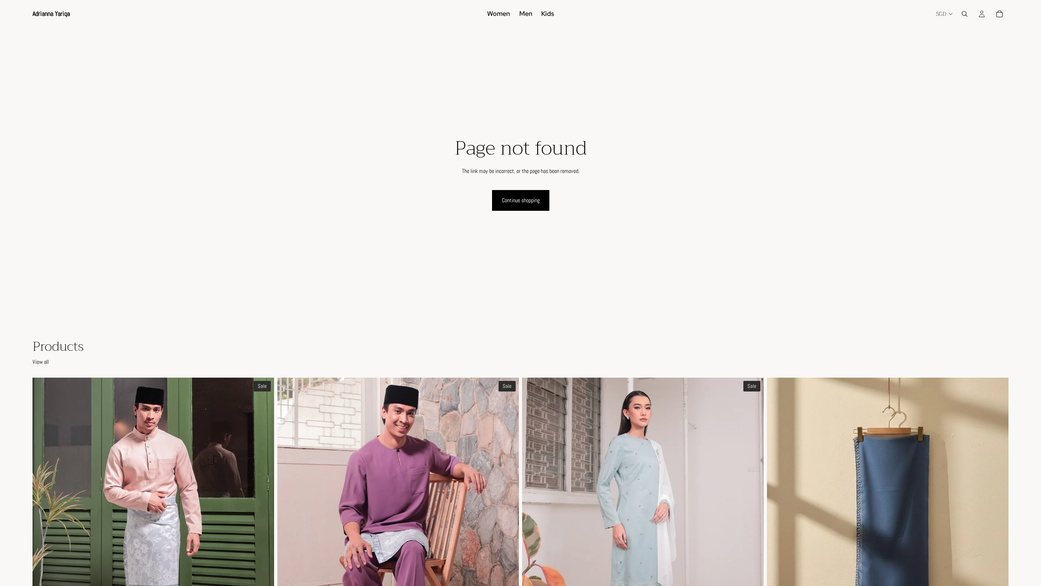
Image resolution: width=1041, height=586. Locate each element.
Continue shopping (521, 200)
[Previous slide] (45, 529)
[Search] (964, 14)
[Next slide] (262, 529)
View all (41, 361)
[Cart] (999, 14)
